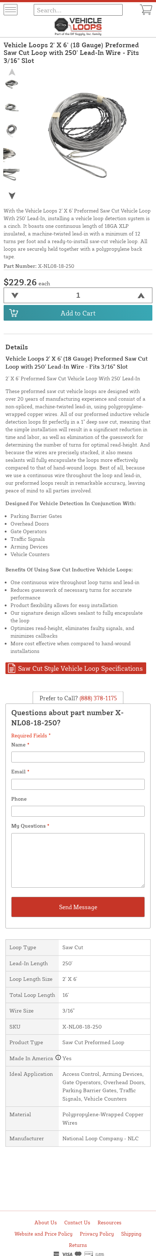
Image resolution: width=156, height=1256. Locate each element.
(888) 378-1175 (97, 697)
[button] (11, 196)
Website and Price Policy (44, 1234)
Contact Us (77, 1222)
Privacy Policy (97, 1234)
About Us (45, 1222)
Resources (110, 1222)
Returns (78, 1245)
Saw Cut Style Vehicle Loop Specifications (80, 668)
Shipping (131, 1234)
